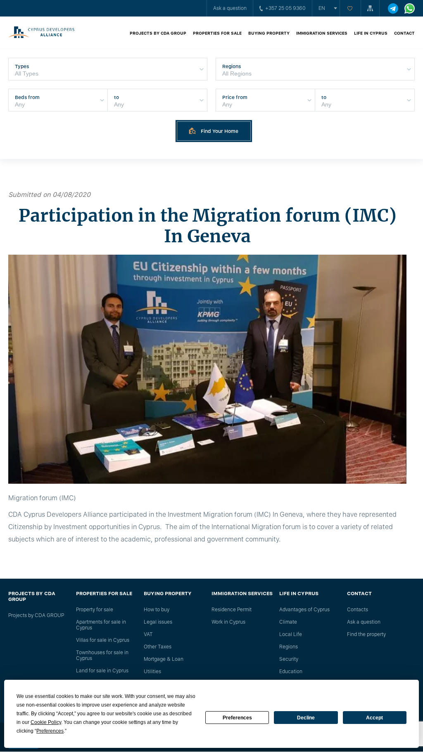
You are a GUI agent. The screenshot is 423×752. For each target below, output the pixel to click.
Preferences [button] (50, 731)
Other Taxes (157, 647)
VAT (148, 634)
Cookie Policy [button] (46, 722)
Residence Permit (232, 609)
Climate (288, 622)
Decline (306, 718)
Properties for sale (217, 33)
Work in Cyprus (228, 622)
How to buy (156, 609)
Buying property (269, 33)
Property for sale (94, 609)
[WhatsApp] (409, 8)
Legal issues (158, 622)
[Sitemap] (370, 8)
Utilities (152, 671)
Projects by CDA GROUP (158, 33)
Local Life (290, 634)
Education (290, 671)
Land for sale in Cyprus (102, 671)
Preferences (237, 718)
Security (288, 659)
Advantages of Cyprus (304, 609)
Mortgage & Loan (163, 659)
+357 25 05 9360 (285, 8)
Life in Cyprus (370, 33)
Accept (374, 718)
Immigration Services (321, 33)
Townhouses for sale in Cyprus (102, 655)
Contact (404, 33)
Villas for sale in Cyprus (102, 640)
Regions (288, 647)
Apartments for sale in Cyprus (101, 625)
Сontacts (357, 609)
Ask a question (230, 8)
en (321, 8)
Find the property (366, 634)
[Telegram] (393, 8)
